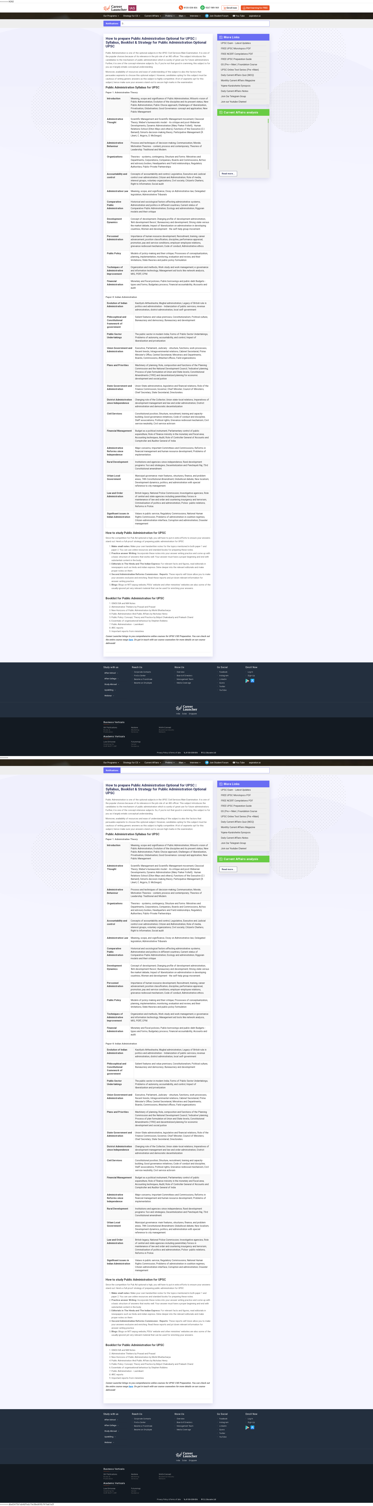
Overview (180, 672)
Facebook (223, 672)
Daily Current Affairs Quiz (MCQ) (237, 75)
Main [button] (181, 16)
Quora (222, 683)
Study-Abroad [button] (110, 684)
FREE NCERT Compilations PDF (237, 53)
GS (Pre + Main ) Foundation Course (239, 64)
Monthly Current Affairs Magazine (238, 80)
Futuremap (136, 744)
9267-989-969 (212, 8)
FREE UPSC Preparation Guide (236, 59)
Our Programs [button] (110, 16)
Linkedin (223, 679)
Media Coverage (184, 683)
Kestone (135, 729)
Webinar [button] (108, 696)
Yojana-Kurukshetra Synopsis (235, 85)
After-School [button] (110, 673)
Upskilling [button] (108, 690)
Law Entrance (110, 744)
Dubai (184, 714)
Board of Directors (184, 675)
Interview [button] (194, 16)
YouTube (222, 690)
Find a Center (140, 675)
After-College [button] (110, 679)
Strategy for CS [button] (131, 16)
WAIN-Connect (166, 729)
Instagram (224, 675)
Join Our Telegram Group (233, 96)
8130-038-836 (190, 8)
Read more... (228, 173)
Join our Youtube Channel (233, 101)
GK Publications (110, 729)
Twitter (222, 686)
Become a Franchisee (143, 679)
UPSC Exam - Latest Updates (236, 43)
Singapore (193, 714)
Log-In (250, 672)
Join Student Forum (219, 16)
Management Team (185, 679)
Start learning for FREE (257, 8)
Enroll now (231, 8)
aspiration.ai (255, 16)
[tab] (115, 673)
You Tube (240, 16)
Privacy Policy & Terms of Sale (169, 753)
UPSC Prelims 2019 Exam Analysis (138, 23)
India (178, 714)
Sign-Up (251, 675)
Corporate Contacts (142, 672)
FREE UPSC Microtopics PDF (236, 48)
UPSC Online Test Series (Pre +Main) (240, 69)
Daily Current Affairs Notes (234, 91)
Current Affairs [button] (152, 16)
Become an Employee (143, 683)
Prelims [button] (169, 16)
